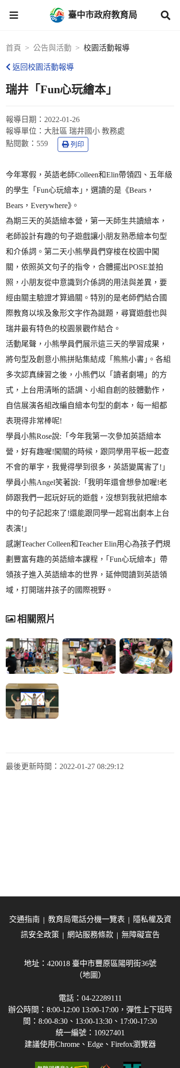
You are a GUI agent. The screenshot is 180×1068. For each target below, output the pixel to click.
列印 (77, 144)
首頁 (13, 48)
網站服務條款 (90, 935)
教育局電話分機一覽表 (86, 919)
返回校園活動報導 (43, 67)
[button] (14, 15)
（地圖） (90, 975)
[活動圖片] (32, 656)
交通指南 (24, 919)
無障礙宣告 (140, 935)
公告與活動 (52, 48)
